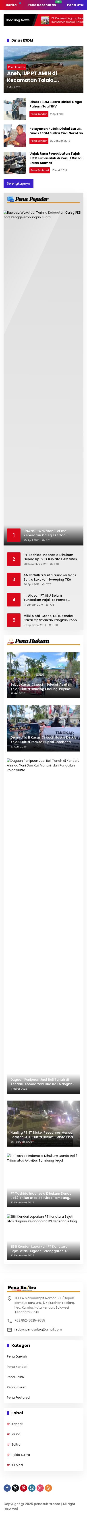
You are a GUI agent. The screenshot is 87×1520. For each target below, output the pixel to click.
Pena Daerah (17, 1356)
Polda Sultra (21, 1455)
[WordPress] (31, 1488)
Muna (16, 1434)
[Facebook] (7, 1488)
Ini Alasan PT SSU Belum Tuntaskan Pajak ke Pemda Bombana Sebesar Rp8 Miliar (47, 598)
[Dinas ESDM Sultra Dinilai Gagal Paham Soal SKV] (15, 109)
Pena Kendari (16, 67)
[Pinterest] (23, 1488)
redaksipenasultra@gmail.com (38, 1329)
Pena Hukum (17, 1387)
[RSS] (48, 1488)
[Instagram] (40, 1488)
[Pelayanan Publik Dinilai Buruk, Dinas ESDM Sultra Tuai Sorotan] (15, 135)
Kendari (17, 1424)
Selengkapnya (18, 183)
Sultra (16, 1444)
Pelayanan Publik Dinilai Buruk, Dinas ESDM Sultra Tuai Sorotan (56, 131)
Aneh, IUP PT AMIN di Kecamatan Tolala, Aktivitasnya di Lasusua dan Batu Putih (42, 77)
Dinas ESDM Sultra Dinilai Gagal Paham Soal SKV (55, 104)
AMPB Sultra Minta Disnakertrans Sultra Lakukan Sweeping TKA (50, 577)
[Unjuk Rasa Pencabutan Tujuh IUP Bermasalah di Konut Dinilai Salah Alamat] (15, 163)
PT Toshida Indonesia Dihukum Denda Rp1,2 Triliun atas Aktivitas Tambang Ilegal (50, 557)
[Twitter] (15, 1488)
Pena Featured (40, 170)
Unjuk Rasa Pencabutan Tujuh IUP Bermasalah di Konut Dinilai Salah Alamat (55, 158)
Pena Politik (15, 1377)
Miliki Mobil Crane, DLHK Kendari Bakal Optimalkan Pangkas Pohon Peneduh (51, 618)
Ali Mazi (17, 1465)
